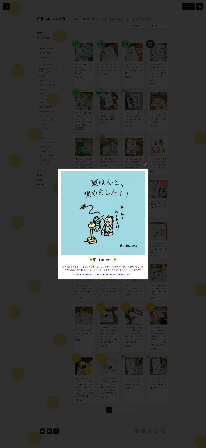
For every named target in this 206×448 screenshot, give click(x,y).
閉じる (145, 164)
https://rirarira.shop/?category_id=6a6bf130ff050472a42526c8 (103, 274)
